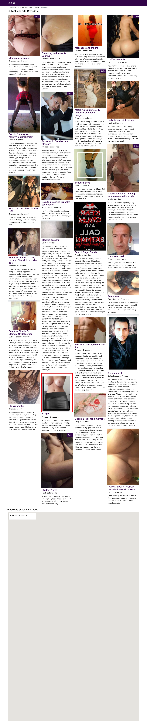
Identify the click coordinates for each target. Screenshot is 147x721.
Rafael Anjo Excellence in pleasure (55, 142)
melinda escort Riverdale (121, 120)
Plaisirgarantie (16, 406)
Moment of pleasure (19, 58)
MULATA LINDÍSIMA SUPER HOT (23, 209)
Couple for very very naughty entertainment (21, 135)
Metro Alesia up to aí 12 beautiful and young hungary (87, 113)
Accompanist (115, 373)
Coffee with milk (116, 59)
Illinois (36, 7)
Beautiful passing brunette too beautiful (56, 203)
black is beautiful (51, 240)
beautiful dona (82, 182)
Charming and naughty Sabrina (54, 54)
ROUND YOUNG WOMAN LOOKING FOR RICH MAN (121, 488)
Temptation (114, 296)
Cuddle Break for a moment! (90, 418)
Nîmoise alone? (116, 256)
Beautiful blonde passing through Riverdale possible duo (23, 260)
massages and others (86, 47)
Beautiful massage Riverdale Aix (90, 346)
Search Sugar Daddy (86, 252)
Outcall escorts (13, 7)
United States (27, 7)
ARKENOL (11, 3)
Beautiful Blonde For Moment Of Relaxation (20, 332)
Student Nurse (49, 490)
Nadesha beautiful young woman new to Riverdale (121, 195)
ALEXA (45, 414)
